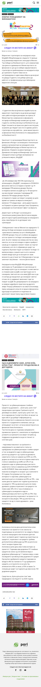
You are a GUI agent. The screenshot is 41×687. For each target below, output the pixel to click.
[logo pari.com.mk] (10, 2)
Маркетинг (16, 676)
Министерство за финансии (10, 307)
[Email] (32, 316)
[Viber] (14, 316)
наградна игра (30, 307)
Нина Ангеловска (7, 309)
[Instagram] (20, 670)
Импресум (6, 676)
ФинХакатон (17, 309)
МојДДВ (22, 307)
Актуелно (4, 14)
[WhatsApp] (18, 316)
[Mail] (25, 670)
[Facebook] (10, 316)
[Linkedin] (23, 316)
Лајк (36, 322)
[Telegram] (27, 316)
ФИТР (23, 309)
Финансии (10, 14)
